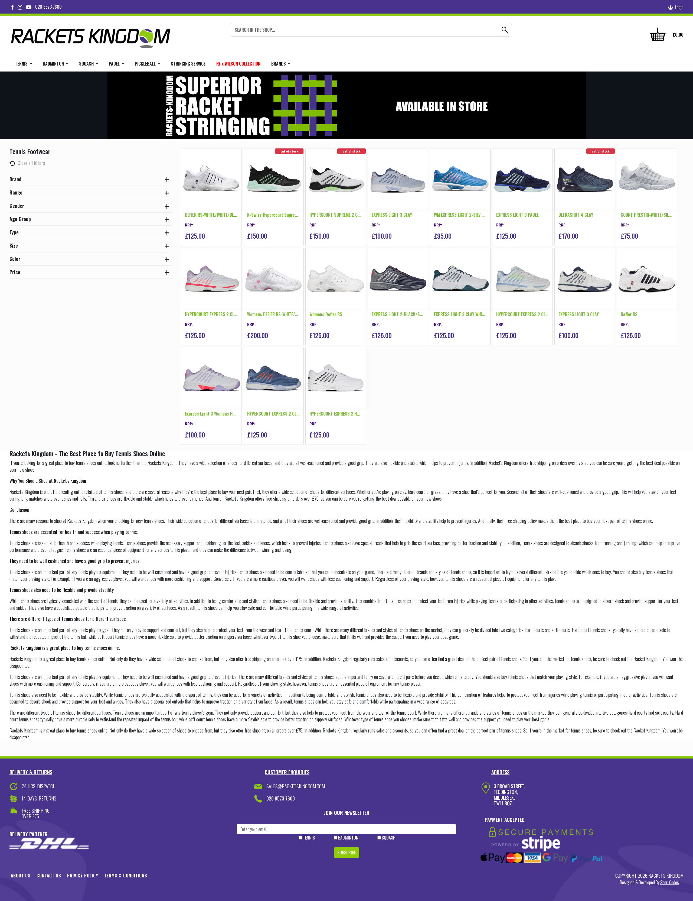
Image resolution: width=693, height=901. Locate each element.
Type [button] (14, 232)
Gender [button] (16, 205)
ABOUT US (21, 875)
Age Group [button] (20, 218)
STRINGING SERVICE (188, 63)
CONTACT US (49, 875)
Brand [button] (15, 179)
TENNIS (309, 837)
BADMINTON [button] (54, 63)
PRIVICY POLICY (82, 875)
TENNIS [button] (22, 63)
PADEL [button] (115, 63)
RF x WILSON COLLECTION (238, 63)
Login (678, 7)
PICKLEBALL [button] (146, 63)
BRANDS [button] (279, 63)
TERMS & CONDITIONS (125, 875)
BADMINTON (348, 837)
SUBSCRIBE (346, 852)
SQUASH (388, 837)
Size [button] (13, 245)
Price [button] (14, 272)
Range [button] (15, 192)
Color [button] (14, 258)
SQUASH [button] (87, 63)
